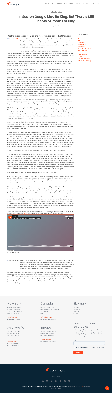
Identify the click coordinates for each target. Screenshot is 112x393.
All (78, 38)
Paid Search (82, 44)
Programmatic (82, 51)
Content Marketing (84, 59)
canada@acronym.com (48, 319)
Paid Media (81, 42)
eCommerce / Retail (84, 48)
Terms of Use (78, 386)
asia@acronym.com (13, 343)
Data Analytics (82, 55)
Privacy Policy (71, 386)
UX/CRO (80, 57)
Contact (94, 3)
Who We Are (49, 3)
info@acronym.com (13, 319)
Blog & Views (76, 313)
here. (25, 213)
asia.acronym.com (13, 345)
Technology (76, 311)
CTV (79, 53)
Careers (85, 3)
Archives (54, 11)
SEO (60, 11)
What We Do (61, 3)
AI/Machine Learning (84, 61)
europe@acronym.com (48, 341)
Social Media (82, 46)
